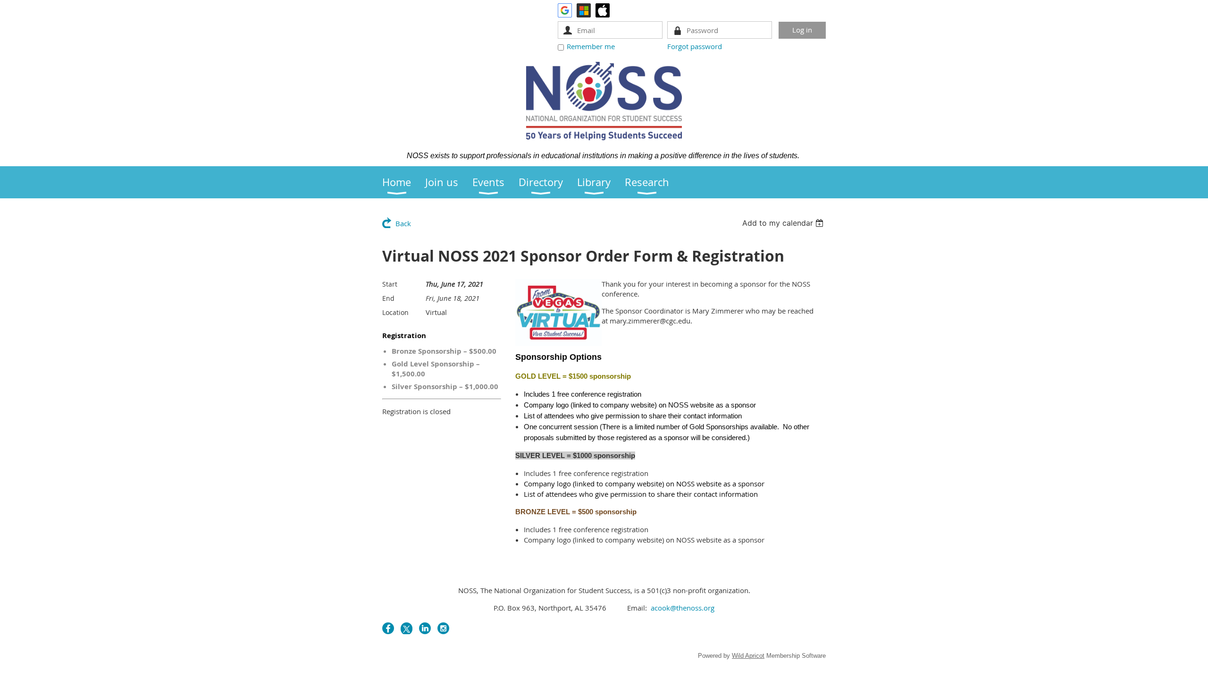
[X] (406, 628)
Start (389, 284)
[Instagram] (443, 628)
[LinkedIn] (425, 628)
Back (403, 223)
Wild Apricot (748, 655)
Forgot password (694, 46)
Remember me (591, 46)
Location (395, 312)
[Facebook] (388, 628)
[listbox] (784, 223)
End (388, 298)
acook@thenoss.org (682, 607)
